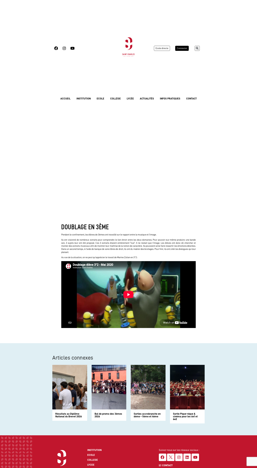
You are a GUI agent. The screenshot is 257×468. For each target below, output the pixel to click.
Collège (115, 98)
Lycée (130, 98)
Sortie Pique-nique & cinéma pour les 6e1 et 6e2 (185, 416)
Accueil (65, 98)
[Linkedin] (187, 457)
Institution (83, 98)
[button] (197, 48)
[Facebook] (56, 48)
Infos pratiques (170, 98)
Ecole (100, 98)
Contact (191, 98)
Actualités (147, 98)
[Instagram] (64, 48)
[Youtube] (72, 48)
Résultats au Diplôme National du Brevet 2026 (68, 415)
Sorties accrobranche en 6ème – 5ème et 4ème (147, 415)
